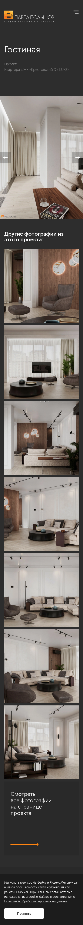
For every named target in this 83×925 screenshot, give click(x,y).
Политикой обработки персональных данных (35, 901)
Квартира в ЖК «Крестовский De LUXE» (36, 69)
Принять (24, 913)
